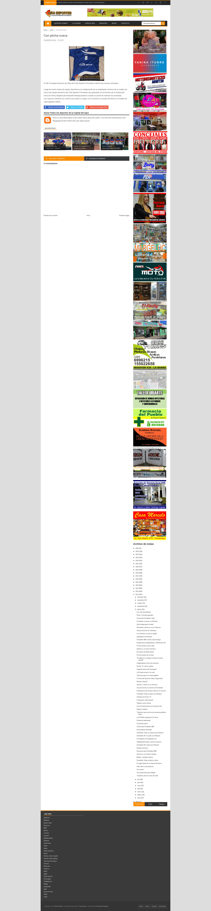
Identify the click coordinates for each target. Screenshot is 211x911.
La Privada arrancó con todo (146, 672)
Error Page (162, 906)
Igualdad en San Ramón (144, 636)
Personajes (47, 879)
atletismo (47, 818)
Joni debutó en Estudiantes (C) (146, 739)
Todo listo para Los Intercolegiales (147, 675)
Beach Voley (48, 823)
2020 (137, 567)
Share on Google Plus (98, 107)
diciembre (140, 597)
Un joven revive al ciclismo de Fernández (150, 688)
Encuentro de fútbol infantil (145, 652)
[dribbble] (156, 2)
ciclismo (46, 833)
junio (139, 782)
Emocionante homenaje (144, 729)
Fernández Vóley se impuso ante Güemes (150, 733)
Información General (50, 861)
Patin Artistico (48, 876)
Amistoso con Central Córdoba (146, 754)
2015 (137, 582)
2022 (137, 560)
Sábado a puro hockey (144, 703)
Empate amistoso (142, 748)
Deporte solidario (142, 709)
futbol (45, 846)
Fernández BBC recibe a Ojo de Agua (149, 639)
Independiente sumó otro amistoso (148, 663)
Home (141, 906)
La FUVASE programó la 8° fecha (147, 717)
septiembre (141, 606)
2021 (137, 563)
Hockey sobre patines (51, 858)
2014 (137, 585)
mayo (139, 785)
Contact (154, 906)
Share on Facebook (56, 107)
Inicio (88, 215)
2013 (137, 588)
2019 (137, 570)
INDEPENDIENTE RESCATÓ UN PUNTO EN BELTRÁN (74, 2)
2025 (137, 551)
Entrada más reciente (50, 215)
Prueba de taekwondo (143, 720)
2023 (137, 557)
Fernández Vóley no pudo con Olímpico (149, 694)
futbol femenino (49, 851)
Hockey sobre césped (51, 856)
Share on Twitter (77, 107)
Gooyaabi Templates (102, 906)
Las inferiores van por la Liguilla (147, 633)
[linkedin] (160, 2)
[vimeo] (147, 2)
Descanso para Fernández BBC (147, 751)
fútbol (45, 848)
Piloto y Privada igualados (145, 615)
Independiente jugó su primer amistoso (149, 742)
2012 (137, 591)
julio (138, 779)
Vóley (45, 897)
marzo (139, 792)
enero (139, 798)
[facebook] (138, 2)
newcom (46, 863)
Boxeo (46, 830)
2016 (137, 579)
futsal (45, 853)
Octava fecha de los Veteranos (146, 630)
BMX (45, 828)
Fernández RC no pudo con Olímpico (148, 736)
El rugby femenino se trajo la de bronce (149, 763)
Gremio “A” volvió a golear (145, 666)
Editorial (46, 840)
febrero (139, 795)
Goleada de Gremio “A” (144, 697)
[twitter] (143, 2)
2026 (137, 548)
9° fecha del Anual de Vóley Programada (149, 678)
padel (45, 871)
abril (138, 788)
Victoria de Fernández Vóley (146, 618)
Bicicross (47, 825)
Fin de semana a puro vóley (145, 646)
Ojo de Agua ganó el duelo (145, 624)
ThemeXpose (83, 906)
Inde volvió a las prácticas (145, 766)
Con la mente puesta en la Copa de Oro (149, 706)
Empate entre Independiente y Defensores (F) (151, 643)
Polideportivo (48, 881)
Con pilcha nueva (142, 723)
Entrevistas (47, 843)
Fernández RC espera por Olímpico (148, 745)
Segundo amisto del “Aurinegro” (147, 669)
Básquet (46, 820)
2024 (137, 554)
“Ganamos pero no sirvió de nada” (147, 775)
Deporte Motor (48, 838)
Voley (62, 40)
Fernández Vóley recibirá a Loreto (147, 760)
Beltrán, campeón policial (145, 757)
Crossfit (46, 835)
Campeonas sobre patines (145, 700)
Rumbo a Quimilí (142, 681)
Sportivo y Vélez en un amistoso (147, 684)
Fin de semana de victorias (145, 655)
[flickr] (152, 2)
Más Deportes (59, 906)
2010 (137, 802)
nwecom (46, 868)
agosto (139, 609)
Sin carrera (140, 769)
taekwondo (47, 886)
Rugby (46, 884)
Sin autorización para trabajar (146, 772)
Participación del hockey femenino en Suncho (151, 691)
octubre (139, 603)
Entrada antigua (124, 215)
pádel (45, 874)
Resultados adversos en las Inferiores (149, 627)
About (147, 906)
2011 (137, 594)
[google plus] (165, 2)
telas (45, 889)
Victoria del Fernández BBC (145, 726)
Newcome (47, 866)
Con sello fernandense (144, 612)
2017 (137, 576)
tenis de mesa (48, 891)
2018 (137, 573)
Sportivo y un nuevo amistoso (146, 649)
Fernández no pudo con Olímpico (147, 621)
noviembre (140, 600)
